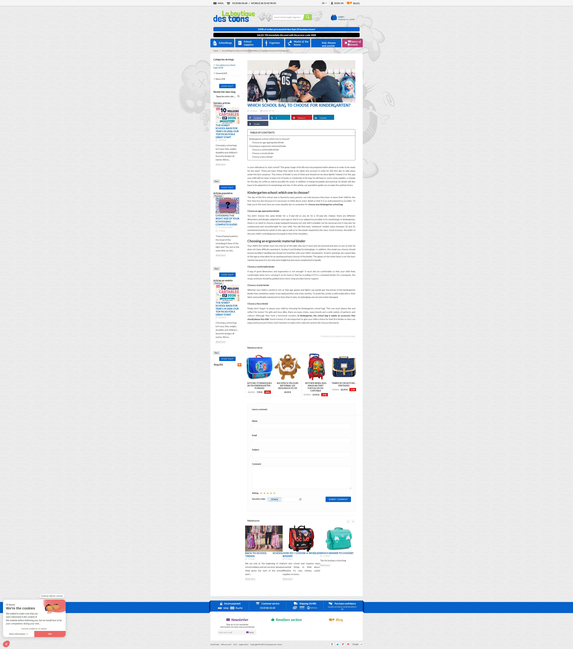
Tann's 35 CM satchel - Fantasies (344, 384)
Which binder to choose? (336, 553)
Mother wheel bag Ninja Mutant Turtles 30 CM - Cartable (315, 387)
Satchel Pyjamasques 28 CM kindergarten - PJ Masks (259, 385)
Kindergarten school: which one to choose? (269, 139)
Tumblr (257, 124)
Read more (220, 164)
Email (254, 435)
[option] (227, 136)
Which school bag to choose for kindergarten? (271, 51)
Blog (230, 51)
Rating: (255, 493)
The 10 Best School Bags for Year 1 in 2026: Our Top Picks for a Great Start (227, 131)
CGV (235, 644)
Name (254, 421)
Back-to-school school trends (264, 554)
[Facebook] (332, 644)
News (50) (220, 79)
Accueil (225, 51)
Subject (255, 449)
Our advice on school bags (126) (224, 66)
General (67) (221, 73)
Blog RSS (218, 364)
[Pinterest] (343, 644)
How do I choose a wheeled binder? (301, 554)
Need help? (214, 644)
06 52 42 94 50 (263, 3)
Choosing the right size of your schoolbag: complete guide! (227, 220)
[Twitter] (337, 644)
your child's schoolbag (261, 233)
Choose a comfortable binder (265, 149)
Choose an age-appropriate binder (268, 142)
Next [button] (217, 181)
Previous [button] (218, 106)
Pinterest (301, 118)
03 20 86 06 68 (239, 3)
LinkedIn (323, 118)
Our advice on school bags (242, 51)
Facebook (258, 118)
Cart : (341, 17)
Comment (256, 464)
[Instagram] (348, 644)
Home (215, 51)
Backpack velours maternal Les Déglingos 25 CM (287, 385)
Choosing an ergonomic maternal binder (267, 146)
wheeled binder (328, 275)
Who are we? (226, 644)
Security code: (258, 499)
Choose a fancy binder (262, 156)
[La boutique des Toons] (234, 21)
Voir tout (227, 86)
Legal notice (243, 644)
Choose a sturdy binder (263, 153)
